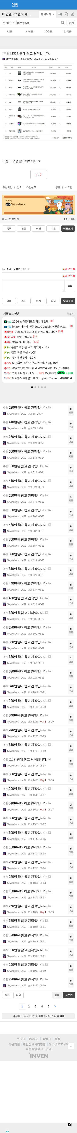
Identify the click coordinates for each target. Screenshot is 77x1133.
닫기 (71, 22)
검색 (56, 995)
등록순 (16, 269)
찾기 (63, 22)
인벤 (14, 5)
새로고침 (70, 269)
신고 (19, 187)
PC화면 (34, 1038)
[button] (32, 387)
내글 (10, 31)
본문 (23, 228)
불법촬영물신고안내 (39, 1049)
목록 (9, 228)
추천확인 (7, 187)
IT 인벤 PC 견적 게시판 (18, 14)
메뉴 (4, 219)
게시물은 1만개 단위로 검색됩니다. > (38, 1015)
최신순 (26, 269)
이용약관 (14, 1044)
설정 (57, 1038)
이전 (38, 228)
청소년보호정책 (59, 1044)
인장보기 (14, 219)
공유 (57, 187)
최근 (7, 995)
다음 (53, 228)
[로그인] (64, 4)
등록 (70, 285)
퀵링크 (46, 1038)
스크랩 (68, 187)
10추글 (48, 31)
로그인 (21, 1038)
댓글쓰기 (68, 228)
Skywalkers (12, 58)
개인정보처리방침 (34, 1044)
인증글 (68, 31)
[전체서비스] (72, 4)
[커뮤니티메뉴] (4, 4)
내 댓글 (29, 31)
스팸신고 (31, 187)
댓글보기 (68, 301)
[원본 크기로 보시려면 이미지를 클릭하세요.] (38, 104)
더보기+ (71, 313)
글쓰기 (73, 14)
